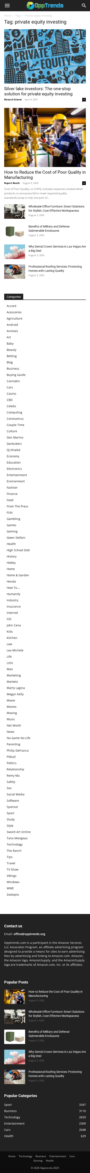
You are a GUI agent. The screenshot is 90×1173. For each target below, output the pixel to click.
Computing (14, 412)
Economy (13, 456)
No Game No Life (18, 738)
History (12, 556)
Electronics (14, 469)
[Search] (84, 5)
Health (11, 544)
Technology (15, 844)
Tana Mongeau (17, 838)
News (10, 732)
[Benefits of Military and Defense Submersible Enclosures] (14, 231)
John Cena (14, 625)
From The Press (17, 506)
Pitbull (11, 757)
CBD (10, 400)
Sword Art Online (19, 832)
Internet (12, 613)
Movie (11, 700)
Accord (11, 306)
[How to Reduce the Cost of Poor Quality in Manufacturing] (45, 137)
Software (13, 801)
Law (9, 644)
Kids (10, 631)
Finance (12, 494)
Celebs (11, 406)
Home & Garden (18, 575)
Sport (10, 813)
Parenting (13, 744)
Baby (10, 343)
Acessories (14, 312)
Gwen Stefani (16, 538)
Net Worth (14, 725)
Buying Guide (16, 375)
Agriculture (14, 318)
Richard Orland (13, 99)
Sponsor (12, 807)
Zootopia (13, 894)
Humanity (13, 594)
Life (9, 657)
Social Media (15, 794)
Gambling (13, 519)
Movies (12, 707)
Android (12, 325)
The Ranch (14, 851)
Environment (16, 481)
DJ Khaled (13, 450)
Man (10, 669)
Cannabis (13, 381)
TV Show (12, 869)
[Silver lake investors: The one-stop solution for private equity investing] (45, 56)
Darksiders (14, 444)
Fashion (12, 487)
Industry (12, 600)
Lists (10, 663)
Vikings (12, 876)
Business (13, 368)
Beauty (11, 350)
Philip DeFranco (18, 750)
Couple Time (15, 425)
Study (11, 819)
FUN (10, 512)
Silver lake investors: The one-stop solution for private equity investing (38, 91)
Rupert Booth (12, 183)
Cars (10, 387)
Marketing (14, 675)
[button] (7, 5)
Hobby (11, 563)
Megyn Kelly (15, 694)
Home (7, 15)
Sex (9, 788)
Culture (12, 431)
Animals (12, 331)
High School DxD (18, 550)
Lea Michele (15, 650)
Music (11, 719)
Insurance (14, 606)
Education (14, 462)
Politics (12, 763)
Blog (10, 362)
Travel (11, 863)
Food (10, 500)
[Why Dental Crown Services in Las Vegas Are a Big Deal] (14, 251)
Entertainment (17, 475)
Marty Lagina (16, 688)
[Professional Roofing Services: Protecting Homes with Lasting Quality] (14, 271)
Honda (11, 581)
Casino (11, 394)
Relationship (15, 769)
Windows (13, 882)
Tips (10, 857)
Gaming (12, 531)
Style (10, 826)
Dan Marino (15, 437)
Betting (12, 356)
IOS (9, 619)
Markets (12, 682)
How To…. (13, 588)
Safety (11, 782)
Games (11, 525)
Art (9, 337)
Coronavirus (15, 419)
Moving (12, 713)
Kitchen (12, 638)
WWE (10, 888)
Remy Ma (13, 775)
